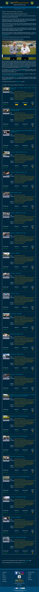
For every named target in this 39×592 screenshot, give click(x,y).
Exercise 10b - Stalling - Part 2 (16, 354)
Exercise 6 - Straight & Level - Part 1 (18, 212)
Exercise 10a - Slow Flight (16, 313)
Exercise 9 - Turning (14, 293)
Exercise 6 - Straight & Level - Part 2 (18, 232)
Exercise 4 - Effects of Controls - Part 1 (18, 152)
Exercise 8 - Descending (15, 273)
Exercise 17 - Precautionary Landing (18, 496)
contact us (24, 562)
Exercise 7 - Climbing (14, 253)
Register (10, 69)
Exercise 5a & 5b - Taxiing (16, 192)
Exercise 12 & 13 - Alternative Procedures (19, 416)
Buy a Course (22, 70)
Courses (27, 560)
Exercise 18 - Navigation (15, 517)
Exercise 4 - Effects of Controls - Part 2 (18, 172)
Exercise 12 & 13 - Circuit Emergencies (18, 436)
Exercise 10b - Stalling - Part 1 (16, 334)
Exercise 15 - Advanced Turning (17, 456)
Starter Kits (16, 77)
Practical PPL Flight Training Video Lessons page (13, 75)
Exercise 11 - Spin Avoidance (16, 374)
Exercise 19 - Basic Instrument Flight (18, 537)
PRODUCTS (18, 81)
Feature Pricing (24, 67)
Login (17, 69)
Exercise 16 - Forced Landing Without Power (20, 476)
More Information (6, 92)
